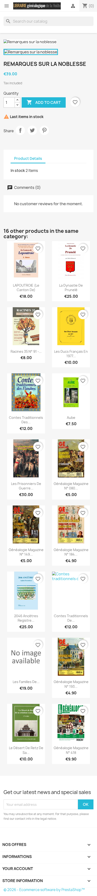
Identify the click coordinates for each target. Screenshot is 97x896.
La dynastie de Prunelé (71, 287)
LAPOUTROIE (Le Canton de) (26, 287)
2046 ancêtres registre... (26, 618)
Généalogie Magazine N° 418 (71, 750)
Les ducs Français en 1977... (71, 353)
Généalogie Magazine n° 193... (71, 684)
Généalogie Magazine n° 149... (26, 552)
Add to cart (44, 102)
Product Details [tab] (28, 158)
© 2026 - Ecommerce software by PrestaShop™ (44, 889)
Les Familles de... (26, 681)
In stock (18, 170)
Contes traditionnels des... (26, 420)
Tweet (32, 130)
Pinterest (44, 130)
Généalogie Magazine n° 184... (71, 552)
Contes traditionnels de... (71, 618)
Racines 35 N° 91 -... (26, 351)
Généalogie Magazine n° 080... (71, 486)
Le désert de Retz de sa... (26, 750)
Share (20, 130)
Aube (71, 417)
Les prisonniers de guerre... (26, 486)
